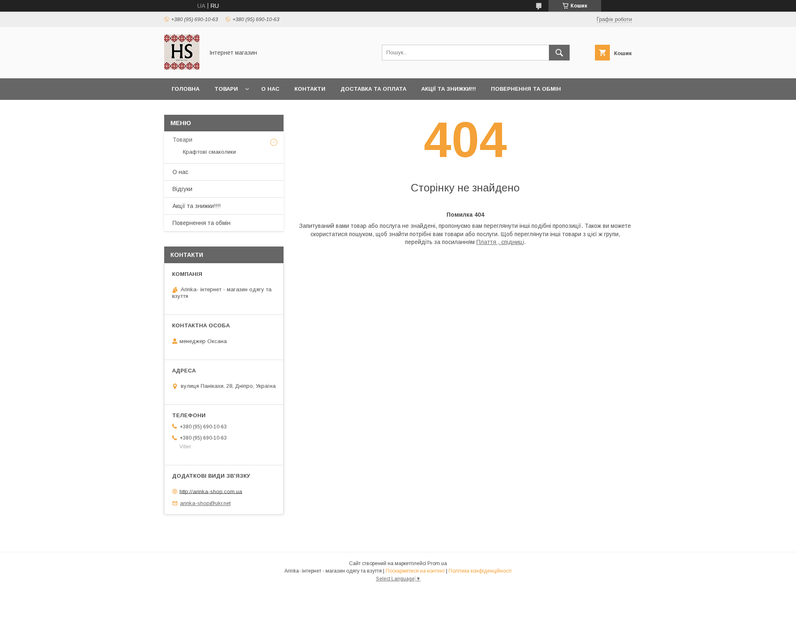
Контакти (309, 89)
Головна (185, 89)
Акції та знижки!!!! (196, 206)
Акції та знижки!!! (448, 89)
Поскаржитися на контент (415, 571)
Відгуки (182, 189)
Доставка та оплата (373, 89)
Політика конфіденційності (480, 571)
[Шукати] (559, 52)
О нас (270, 89)
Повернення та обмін (526, 89)
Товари (226, 89)
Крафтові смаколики (209, 152)
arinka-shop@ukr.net (205, 503)
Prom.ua (437, 563)
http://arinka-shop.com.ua (211, 491)
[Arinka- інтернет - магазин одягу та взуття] (181, 67)
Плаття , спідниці (500, 242)
